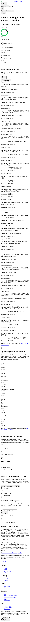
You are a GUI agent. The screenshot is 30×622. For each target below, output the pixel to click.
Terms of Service (8, 607)
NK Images (7, 600)
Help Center (7, 586)
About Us (6, 578)
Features (6, 568)
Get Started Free (10, 10)
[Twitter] (2, 562)
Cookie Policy (7, 609)
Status (5, 588)
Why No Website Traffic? (10, 595)
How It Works (7, 571)
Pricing (11, 6)
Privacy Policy (7, 606)
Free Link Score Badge (10, 597)
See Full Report (6, 80)
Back (4, 13)
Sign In (3, 10)
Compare (5, 513)
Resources (3, 6)
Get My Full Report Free (6, 486)
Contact (6, 580)
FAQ (5, 572)
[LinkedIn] (3, 562)
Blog (5, 594)
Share (4, 77)
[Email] (5, 562)
